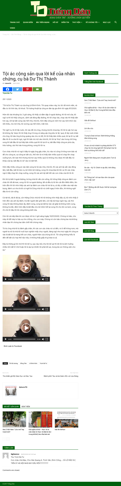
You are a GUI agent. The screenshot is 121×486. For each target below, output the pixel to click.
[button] (115, 22)
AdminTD (8, 83)
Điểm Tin (65, 22)
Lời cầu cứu (88, 128)
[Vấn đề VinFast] (66, 419)
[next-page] (7, 438)
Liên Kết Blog (89, 231)
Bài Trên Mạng (42, 22)
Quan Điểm (28, 22)
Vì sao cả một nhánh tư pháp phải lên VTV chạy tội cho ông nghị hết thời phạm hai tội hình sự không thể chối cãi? (100, 148)
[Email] (37, 89)
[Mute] (43, 279)
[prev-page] (4, 438)
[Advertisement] (60, 53)
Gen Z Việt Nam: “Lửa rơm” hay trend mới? (100, 100)
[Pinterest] (27, 89)
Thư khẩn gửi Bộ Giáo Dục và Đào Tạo (17, 376)
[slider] (24, 279)
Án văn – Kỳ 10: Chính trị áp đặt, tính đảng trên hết (99, 169)
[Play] (5, 279)
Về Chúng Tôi (92, 22)
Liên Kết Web (89, 222)
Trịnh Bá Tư (43, 363)
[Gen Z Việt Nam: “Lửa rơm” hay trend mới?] (14, 419)
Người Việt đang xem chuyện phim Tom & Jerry (100, 159)
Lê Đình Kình (33, 363)
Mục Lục (107, 22)
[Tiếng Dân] (60, 9)
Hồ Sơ (55, 22)
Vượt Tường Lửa (90, 73)
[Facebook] (7, 89)
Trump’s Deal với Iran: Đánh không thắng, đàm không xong (99, 137)
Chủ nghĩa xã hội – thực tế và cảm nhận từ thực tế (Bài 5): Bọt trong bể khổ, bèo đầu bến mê (40, 432)
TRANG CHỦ (15, 22)
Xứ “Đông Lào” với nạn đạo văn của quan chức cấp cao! (99, 178)
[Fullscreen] (47, 279)
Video (12, 28)
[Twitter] (17, 89)
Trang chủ (6, 34)
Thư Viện (76, 22)
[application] (26, 268)
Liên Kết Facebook (91, 240)
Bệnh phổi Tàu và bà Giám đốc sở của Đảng (61, 376)
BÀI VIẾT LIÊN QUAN (11, 407)
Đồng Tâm (23, 363)
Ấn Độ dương (13, 363)
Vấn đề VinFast (60, 429)
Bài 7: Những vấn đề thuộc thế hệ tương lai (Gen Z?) (100, 188)
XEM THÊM (26, 407)
